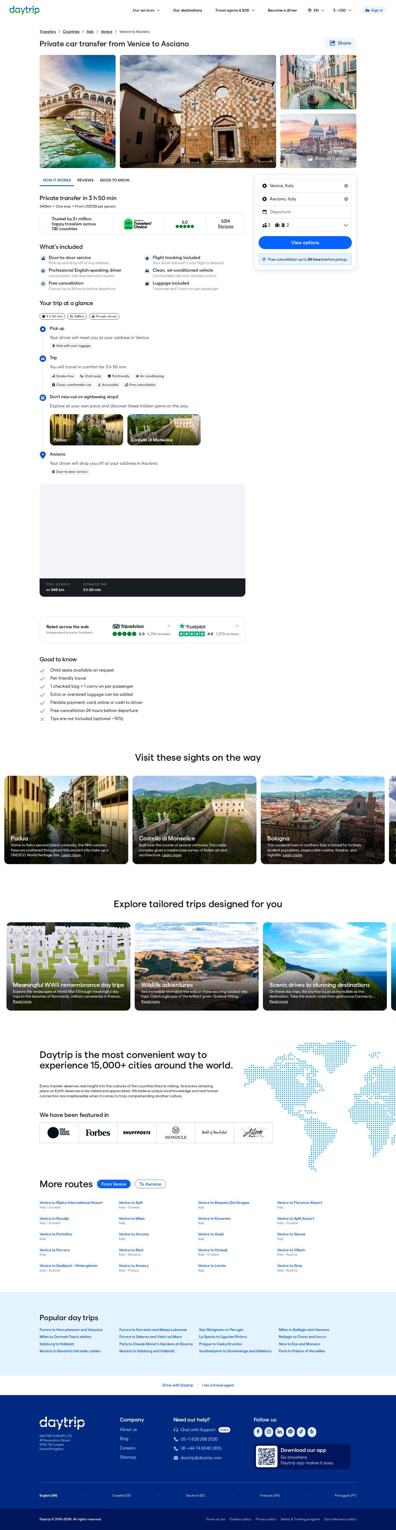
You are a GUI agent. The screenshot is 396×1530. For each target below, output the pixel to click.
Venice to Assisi (211, 1234)
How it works (57, 180)
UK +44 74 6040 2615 (200, 1448)
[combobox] (305, 185)
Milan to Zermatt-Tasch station (65, 1337)
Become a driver (282, 10)
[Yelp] (312, 1432)
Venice (106, 31)
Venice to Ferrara (55, 1250)
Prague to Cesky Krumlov (220, 1344)
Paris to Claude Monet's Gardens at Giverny (156, 1344)
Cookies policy (240, 1519)
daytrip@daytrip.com (201, 1457)
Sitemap (128, 1457)
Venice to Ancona (134, 1234)
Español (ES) (122, 1495)
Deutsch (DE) (195, 1495)
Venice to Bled (131, 1250)
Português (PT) (345, 1495)
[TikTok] (301, 1432)
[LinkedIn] (279, 1432)
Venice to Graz (289, 1265)
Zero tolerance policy (340, 1519)
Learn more (71, 855)
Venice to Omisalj (212, 1250)
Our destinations (187, 10)
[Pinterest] (290, 1432)
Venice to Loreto (212, 1265)
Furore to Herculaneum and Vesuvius (71, 1330)
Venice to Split (131, 1202)
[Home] (24, 10)
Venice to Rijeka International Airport (71, 1202)
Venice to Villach (291, 1250)
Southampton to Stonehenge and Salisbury (235, 1351)
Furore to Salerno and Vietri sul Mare (150, 1337)
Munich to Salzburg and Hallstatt (147, 1351)
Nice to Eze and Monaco (299, 1344)
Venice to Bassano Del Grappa (223, 1202)
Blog (124, 1438)
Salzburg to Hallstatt (57, 1344)
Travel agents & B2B (232, 10)
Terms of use (215, 1519)
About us (128, 1429)
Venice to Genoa (291, 1234)
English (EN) (48, 1495)
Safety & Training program (300, 1519)
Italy (90, 31)
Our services (143, 10)
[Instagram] (269, 1432)
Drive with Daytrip (177, 1385)
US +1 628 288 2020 (199, 1439)
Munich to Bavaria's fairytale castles (70, 1351)
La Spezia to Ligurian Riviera (223, 1337)
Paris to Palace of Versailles (302, 1351)
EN (316, 10)
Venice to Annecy (133, 1265)
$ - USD (339, 10)
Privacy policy (266, 1519)
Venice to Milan (132, 1218)
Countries (71, 31)
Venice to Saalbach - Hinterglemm (69, 1265)
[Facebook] (258, 1432)
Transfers (48, 31)
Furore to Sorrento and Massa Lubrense (153, 1330)
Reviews (85, 180)
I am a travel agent (218, 1385)
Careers (127, 1448)
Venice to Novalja (54, 1218)
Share (344, 43)
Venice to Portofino (56, 1234)
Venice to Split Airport (295, 1218)
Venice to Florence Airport (299, 1202)
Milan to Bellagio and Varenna (304, 1330)
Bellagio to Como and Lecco (302, 1337)
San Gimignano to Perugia (221, 1330)
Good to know (115, 180)
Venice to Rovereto (214, 1218)
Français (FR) (270, 1495)
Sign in (377, 10)
